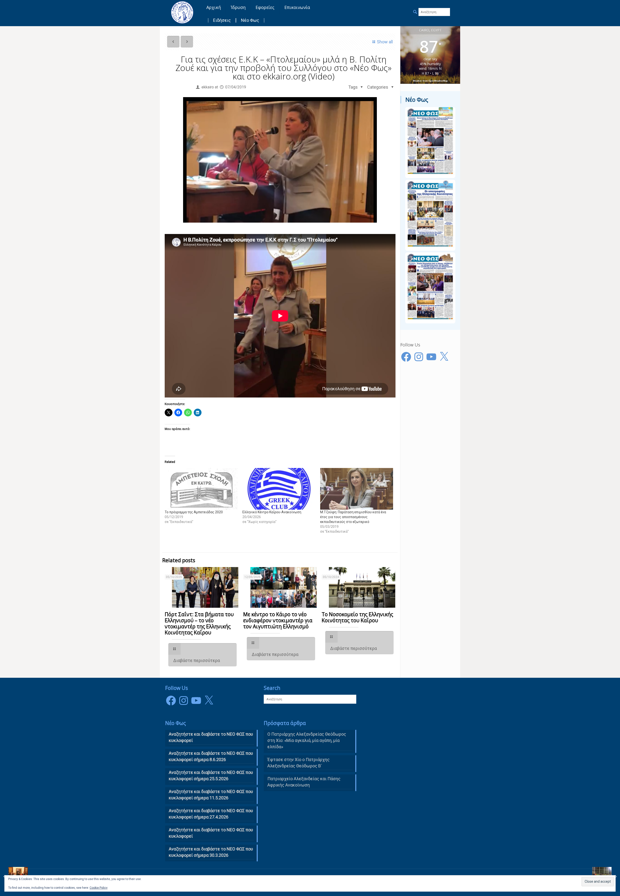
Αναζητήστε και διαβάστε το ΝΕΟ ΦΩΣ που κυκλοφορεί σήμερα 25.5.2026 (211, 775)
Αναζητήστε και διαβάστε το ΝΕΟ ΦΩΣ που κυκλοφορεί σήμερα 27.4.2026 (211, 813)
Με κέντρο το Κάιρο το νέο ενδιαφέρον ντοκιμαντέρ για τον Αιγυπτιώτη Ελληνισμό (277, 620)
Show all (385, 41)
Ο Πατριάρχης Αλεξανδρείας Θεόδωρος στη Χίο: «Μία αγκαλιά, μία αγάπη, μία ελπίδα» (306, 740)
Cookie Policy (99, 887)
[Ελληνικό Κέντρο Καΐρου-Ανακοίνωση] (278, 489)
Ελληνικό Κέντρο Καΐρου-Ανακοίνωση (271, 512)
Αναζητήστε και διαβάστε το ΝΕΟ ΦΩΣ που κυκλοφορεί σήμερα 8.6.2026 (211, 756)
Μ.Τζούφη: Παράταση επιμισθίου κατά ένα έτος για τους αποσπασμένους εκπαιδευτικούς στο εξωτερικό (353, 517)
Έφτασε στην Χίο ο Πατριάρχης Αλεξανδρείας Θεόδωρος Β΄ (298, 762)
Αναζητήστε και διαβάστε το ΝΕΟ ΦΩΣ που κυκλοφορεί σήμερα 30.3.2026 (211, 852)
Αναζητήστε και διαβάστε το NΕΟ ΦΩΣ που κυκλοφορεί (211, 737)
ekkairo (208, 87)
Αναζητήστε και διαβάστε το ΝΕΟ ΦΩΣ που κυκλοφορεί (211, 833)
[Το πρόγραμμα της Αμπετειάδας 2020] (201, 489)
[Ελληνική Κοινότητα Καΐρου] (182, 12)
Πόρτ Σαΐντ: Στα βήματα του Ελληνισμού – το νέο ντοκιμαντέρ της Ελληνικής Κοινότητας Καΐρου (199, 623)
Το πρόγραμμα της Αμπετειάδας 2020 (194, 512)
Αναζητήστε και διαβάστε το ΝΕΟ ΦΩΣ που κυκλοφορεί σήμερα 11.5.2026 (211, 794)
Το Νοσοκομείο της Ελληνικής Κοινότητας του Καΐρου (357, 617)
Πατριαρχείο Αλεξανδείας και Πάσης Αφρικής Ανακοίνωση (304, 781)
